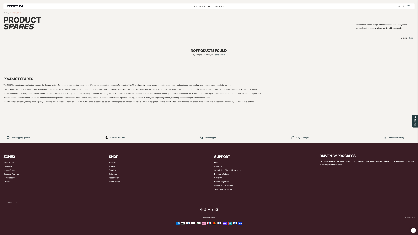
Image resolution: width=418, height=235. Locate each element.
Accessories (114, 178)
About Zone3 (8, 162)
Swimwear (113, 174)
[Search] (399, 6)
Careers (6, 181)
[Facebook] (201, 209)
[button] (412, 37)
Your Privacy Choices (223, 189)
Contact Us (218, 166)
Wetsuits (112, 162)
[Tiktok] (213, 209)
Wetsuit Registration (222, 181)
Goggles (112, 170)
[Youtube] (209, 209)
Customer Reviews (11, 174)
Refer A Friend (9, 170)
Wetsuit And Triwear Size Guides (227, 170)
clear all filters (219, 55)
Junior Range (114, 181)
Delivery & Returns (221, 174)
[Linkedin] (216, 209)
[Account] (403, 6)
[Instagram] (205, 209)
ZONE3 (412, 217)
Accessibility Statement (223, 185)
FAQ (215, 162)
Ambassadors (9, 178)
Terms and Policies (209, 217)
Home (5, 13)
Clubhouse (7, 166)
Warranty (218, 178)
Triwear (112, 166)
